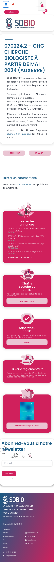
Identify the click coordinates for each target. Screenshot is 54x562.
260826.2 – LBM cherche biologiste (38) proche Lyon (26, 244)
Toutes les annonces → (20, 257)
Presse (5, 543)
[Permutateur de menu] (39, 3)
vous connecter (23, 184)
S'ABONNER (9, 473)
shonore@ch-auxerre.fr (19, 134)
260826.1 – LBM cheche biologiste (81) (25, 251)
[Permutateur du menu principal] (6, 4)
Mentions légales (8, 536)
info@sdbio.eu (11, 556)
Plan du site (6, 529)
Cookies (5, 547)
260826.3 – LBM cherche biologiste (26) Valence (26, 237)
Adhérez (5, 533)
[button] (13, 4)
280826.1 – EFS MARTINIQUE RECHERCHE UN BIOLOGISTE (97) (26, 229)
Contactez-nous (8, 540)
